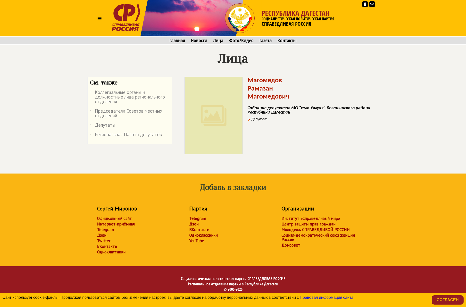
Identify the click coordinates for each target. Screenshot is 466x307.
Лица (218, 40)
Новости (199, 40)
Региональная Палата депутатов (126, 135)
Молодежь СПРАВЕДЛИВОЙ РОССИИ (316, 229)
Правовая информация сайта (326, 297)
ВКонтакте (107, 246)
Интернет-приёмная (116, 224)
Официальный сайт (114, 218)
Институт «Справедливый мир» (311, 218)
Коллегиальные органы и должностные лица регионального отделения (127, 97)
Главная (177, 40)
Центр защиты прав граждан (308, 224)
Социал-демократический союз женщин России (318, 237)
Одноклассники (111, 252)
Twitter (103, 241)
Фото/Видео (241, 40)
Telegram (105, 229)
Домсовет (291, 245)
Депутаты (102, 126)
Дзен (101, 235)
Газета (265, 40)
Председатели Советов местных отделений (126, 113)
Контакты (287, 40)
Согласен (448, 300)
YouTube (196, 241)
